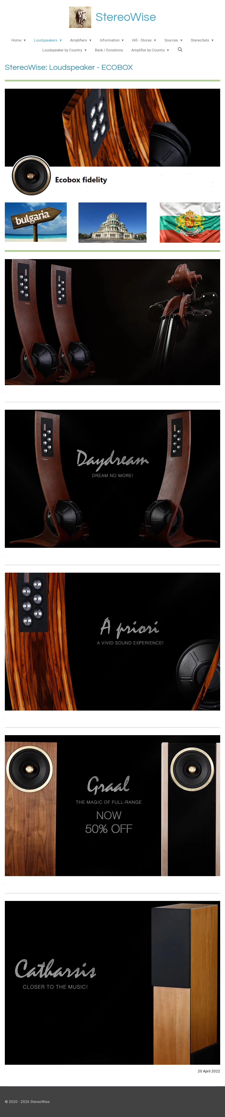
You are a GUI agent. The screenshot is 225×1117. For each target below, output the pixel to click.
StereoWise (126, 17)
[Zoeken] (180, 49)
